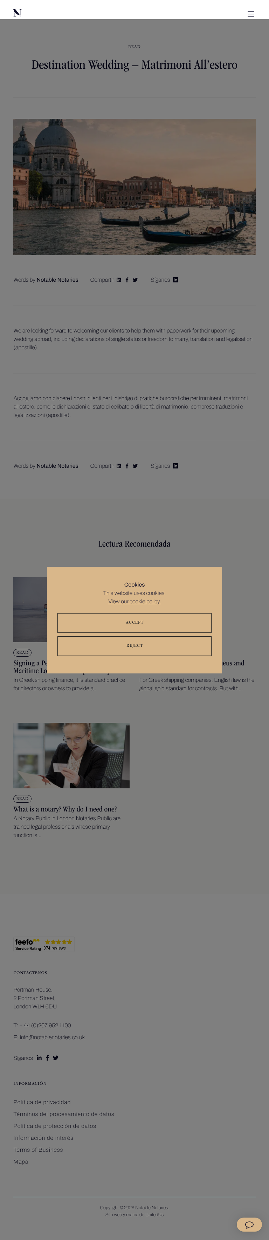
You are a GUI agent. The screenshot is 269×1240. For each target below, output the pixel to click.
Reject (134, 646)
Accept (135, 623)
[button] (48, 14)
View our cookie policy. (134, 602)
